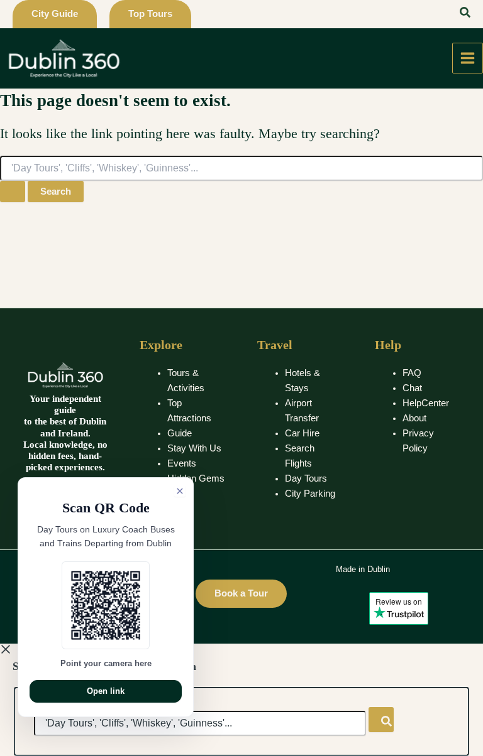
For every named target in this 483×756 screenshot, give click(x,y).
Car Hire (302, 433)
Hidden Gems (196, 478)
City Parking (310, 494)
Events (181, 463)
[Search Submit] (12, 192)
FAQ (411, 373)
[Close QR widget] (180, 491)
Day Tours (306, 478)
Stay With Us (194, 448)
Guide (179, 433)
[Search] (381, 719)
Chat (412, 388)
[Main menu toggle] (467, 58)
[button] (55, 14)
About (414, 418)
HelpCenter (425, 403)
